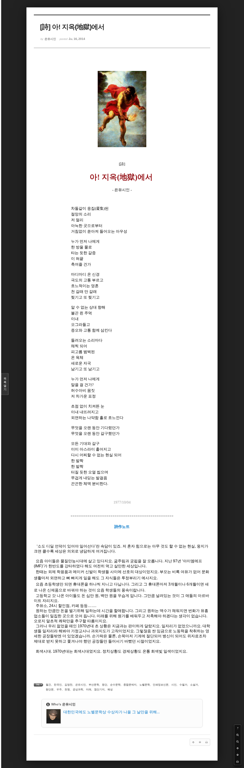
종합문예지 (130, 684)
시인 (174, 684)
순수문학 (115, 684)
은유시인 (80, 684)
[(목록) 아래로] (237, 755)
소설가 (194, 684)
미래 (88, 689)
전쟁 (67, 689)
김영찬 (68, 684)
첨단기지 (99, 689)
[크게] (237, 734)
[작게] (237, 741)
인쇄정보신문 (160, 684)
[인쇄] (237, 761)
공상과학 (78, 689)
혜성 (110, 689)
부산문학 (94, 684)
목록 (5, 384)
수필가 (183, 684)
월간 (48, 684)
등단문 (50, 689)
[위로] (237, 748)
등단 (104, 684)
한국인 (58, 684)
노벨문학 (144, 684)
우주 (59, 689)
